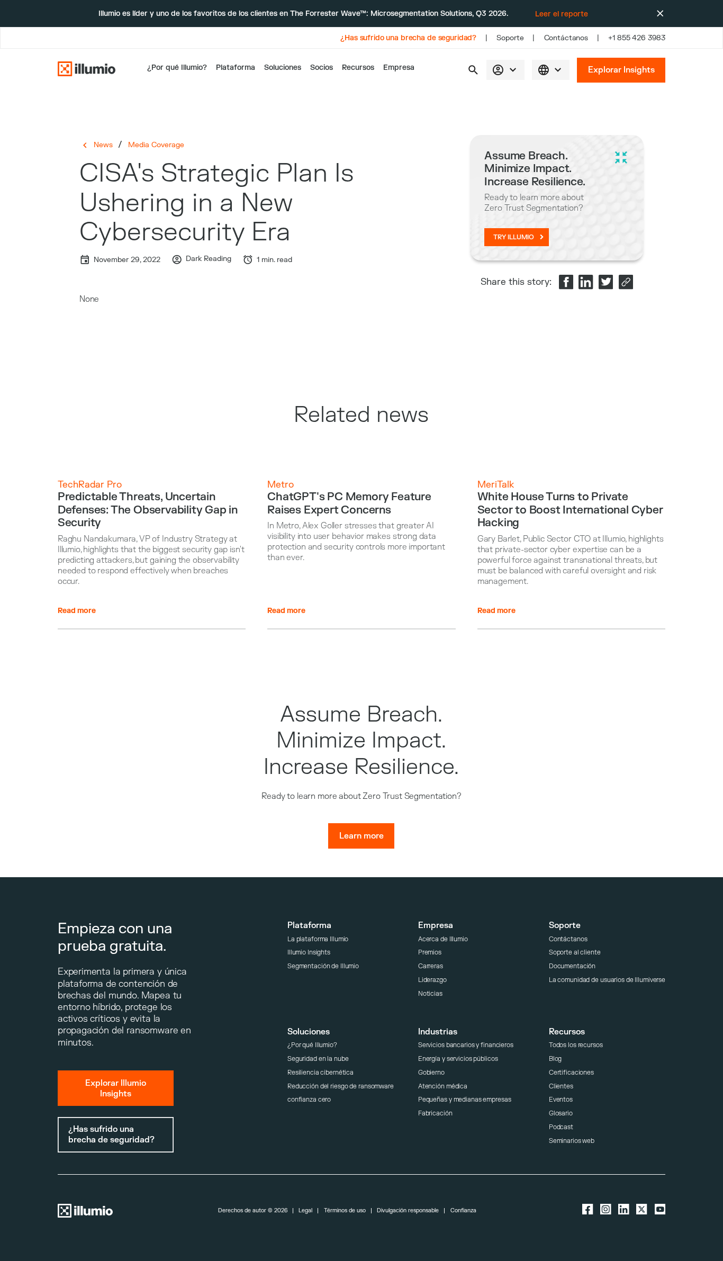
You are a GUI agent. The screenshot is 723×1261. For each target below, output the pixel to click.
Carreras (430, 966)
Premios (429, 953)
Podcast (561, 1127)
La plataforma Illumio (318, 939)
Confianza (463, 1210)
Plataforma (235, 67)
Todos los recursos (576, 1045)
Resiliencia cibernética (320, 1073)
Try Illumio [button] (513, 237)
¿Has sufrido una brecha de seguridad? (408, 37)
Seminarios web (571, 1141)
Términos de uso (345, 1210)
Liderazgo (432, 980)
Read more (77, 610)
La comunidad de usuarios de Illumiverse (607, 980)
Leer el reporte (561, 14)
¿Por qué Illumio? (312, 1045)
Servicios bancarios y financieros (465, 1045)
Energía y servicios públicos (458, 1059)
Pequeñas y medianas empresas (464, 1100)
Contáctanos (566, 37)
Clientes (561, 1087)
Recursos (358, 67)
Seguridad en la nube (318, 1059)
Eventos (561, 1100)
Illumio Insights (308, 953)
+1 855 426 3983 (636, 37)
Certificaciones (571, 1073)
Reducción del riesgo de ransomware (340, 1087)
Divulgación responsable (408, 1210)
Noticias (430, 994)
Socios (321, 67)
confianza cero (309, 1100)
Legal (305, 1210)
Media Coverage (156, 144)
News (103, 144)
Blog (555, 1059)
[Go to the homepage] (86, 70)
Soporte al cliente (575, 953)
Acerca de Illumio (443, 939)
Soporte (509, 37)
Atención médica (442, 1087)
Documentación (572, 966)
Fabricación (435, 1114)
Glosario (561, 1114)
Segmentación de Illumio (323, 966)
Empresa (398, 67)
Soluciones (282, 67)
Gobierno (431, 1073)
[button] (473, 70)
